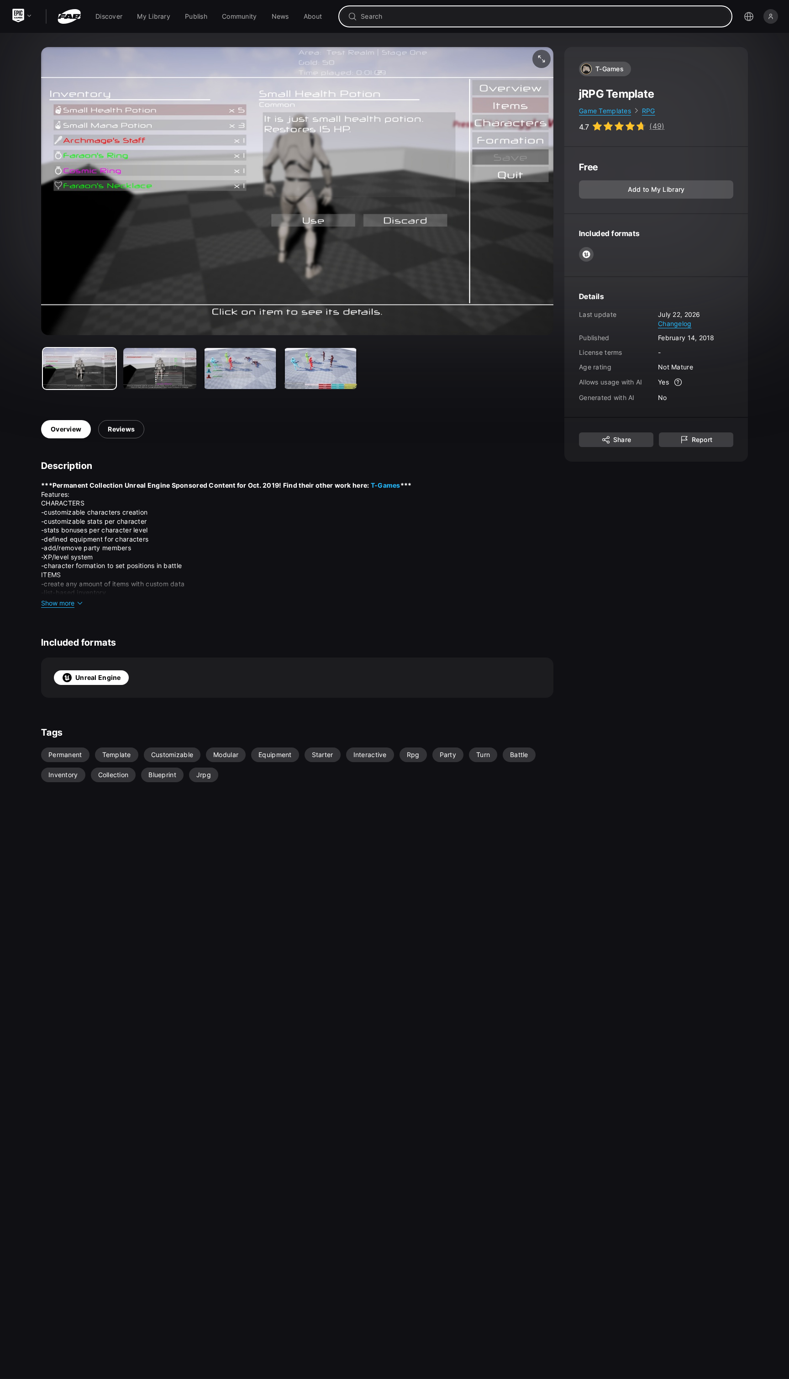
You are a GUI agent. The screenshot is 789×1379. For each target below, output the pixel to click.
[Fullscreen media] (541, 59)
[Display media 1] (159, 368)
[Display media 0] (79, 368)
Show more (57, 603)
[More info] (678, 382)
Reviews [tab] (121, 429)
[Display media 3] (320, 368)
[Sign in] (770, 16)
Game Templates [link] (605, 111)
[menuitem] (109, 16)
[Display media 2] (240, 368)
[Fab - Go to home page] (69, 16)
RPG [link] (648, 111)
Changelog (675, 323)
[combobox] (542, 16)
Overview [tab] (66, 429)
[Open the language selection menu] (749, 16)
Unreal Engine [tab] (98, 677)
